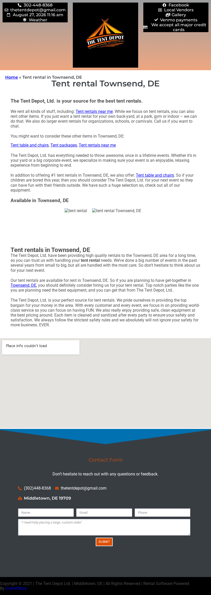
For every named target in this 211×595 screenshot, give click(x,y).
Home (11, 77)
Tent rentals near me (94, 111)
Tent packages (63, 145)
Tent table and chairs (30, 145)
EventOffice (16, 588)
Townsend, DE (23, 285)
